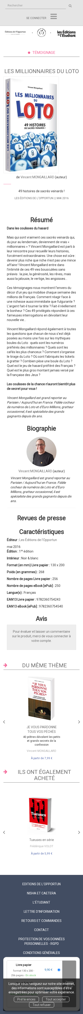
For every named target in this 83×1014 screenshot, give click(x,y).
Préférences (26, 999)
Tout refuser (42, 1005)
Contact (41, 930)
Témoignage (44, 52)
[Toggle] (53, 16)
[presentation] (4, 720)
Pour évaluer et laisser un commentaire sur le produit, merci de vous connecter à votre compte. (41, 636)
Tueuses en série (41, 840)
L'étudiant (41, 902)
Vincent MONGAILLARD (37, 177)
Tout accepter (56, 999)
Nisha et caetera (41, 893)
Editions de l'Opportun (41, 884)
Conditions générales (41, 953)
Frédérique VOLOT (41, 846)
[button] (31, 125)
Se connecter (36, 18)
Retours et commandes (41, 921)
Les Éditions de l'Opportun (34, 198)
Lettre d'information (41, 911)
